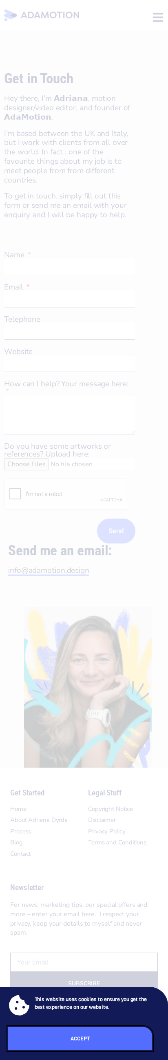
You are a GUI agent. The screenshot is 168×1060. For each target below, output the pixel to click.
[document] (84, 530)
